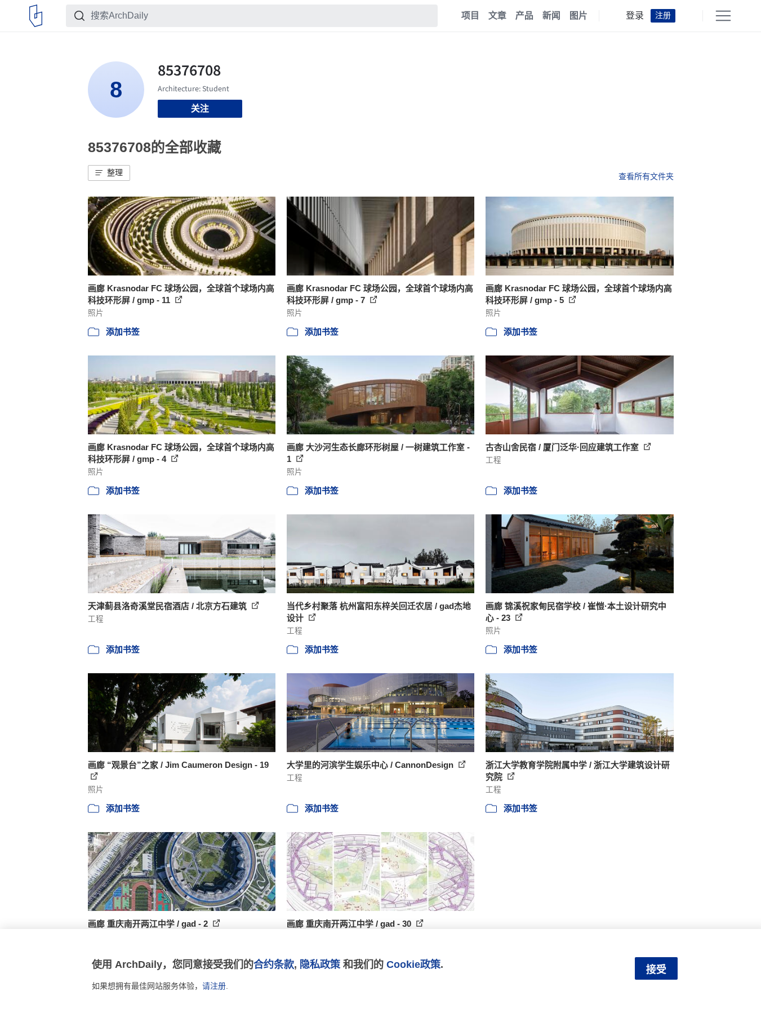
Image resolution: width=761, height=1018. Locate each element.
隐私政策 (320, 964)
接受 (656, 969)
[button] (109, 173)
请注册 (214, 985)
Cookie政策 (413, 964)
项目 (470, 16)
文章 (497, 16)
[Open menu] (723, 16)
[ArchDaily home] (35, 16)
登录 (635, 16)
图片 (578, 16)
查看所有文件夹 (646, 176)
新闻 (551, 16)
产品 (524, 16)
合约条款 (273, 964)
